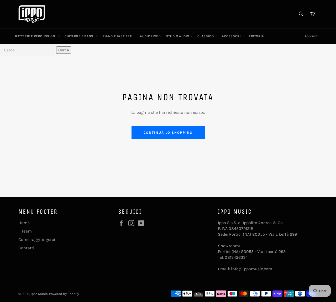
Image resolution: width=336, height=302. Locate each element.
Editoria (256, 36)
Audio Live (149, 36)
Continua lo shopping (168, 132)
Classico (206, 36)
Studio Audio (178, 36)
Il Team (25, 231)
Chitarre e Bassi (80, 36)
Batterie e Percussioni (36, 36)
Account (311, 36)
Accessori (232, 36)
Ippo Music (39, 294)
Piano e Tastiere (118, 36)
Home (24, 222)
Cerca (63, 49)
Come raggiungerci (36, 239)
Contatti (26, 247)
